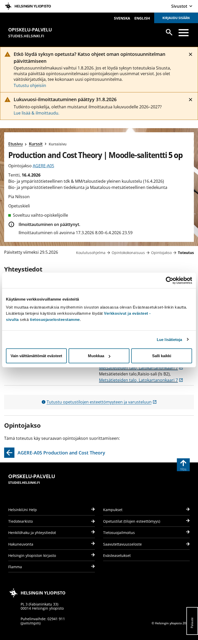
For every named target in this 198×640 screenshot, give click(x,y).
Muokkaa (96, 356)
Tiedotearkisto (20, 521)
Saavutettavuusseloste (122, 544)
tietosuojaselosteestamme (55, 319)
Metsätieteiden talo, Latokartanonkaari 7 (141, 368)
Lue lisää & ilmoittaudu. (36, 113)
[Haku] (169, 32)
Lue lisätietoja (169, 339)
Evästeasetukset (117, 555)
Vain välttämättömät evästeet (36, 356)
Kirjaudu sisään (176, 18)
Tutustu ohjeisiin (30, 85)
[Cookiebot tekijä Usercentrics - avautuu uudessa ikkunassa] (169, 280)
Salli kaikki (161, 356)
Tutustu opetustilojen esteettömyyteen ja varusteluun (102, 402)
